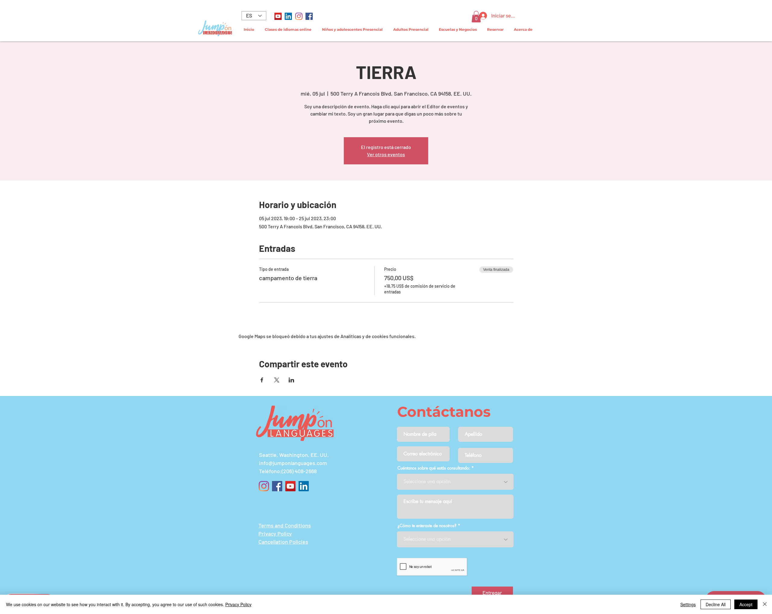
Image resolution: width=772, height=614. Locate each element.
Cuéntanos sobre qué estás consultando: (433, 468)
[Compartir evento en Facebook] (262, 380)
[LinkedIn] (288, 16)
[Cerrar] (764, 604)
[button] (476, 16)
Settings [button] (688, 604)
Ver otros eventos (386, 154)
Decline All (716, 604)
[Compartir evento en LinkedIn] (291, 380)
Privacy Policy (238, 604)
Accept (745, 604)
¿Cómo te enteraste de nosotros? (427, 526)
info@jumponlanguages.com (293, 463)
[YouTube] (278, 16)
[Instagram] (298, 16)
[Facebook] (309, 16)
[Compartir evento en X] (277, 380)
